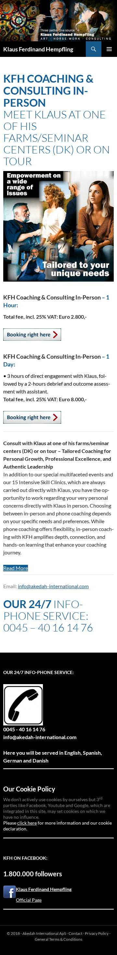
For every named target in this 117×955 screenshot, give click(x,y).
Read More (15, 568)
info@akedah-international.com (53, 586)
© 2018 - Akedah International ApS (36, 933)
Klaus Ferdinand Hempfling (38, 49)
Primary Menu (109, 49)
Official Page (29, 900)
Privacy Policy (97, 933)
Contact (75, 933)
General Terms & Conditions (58, 939)
